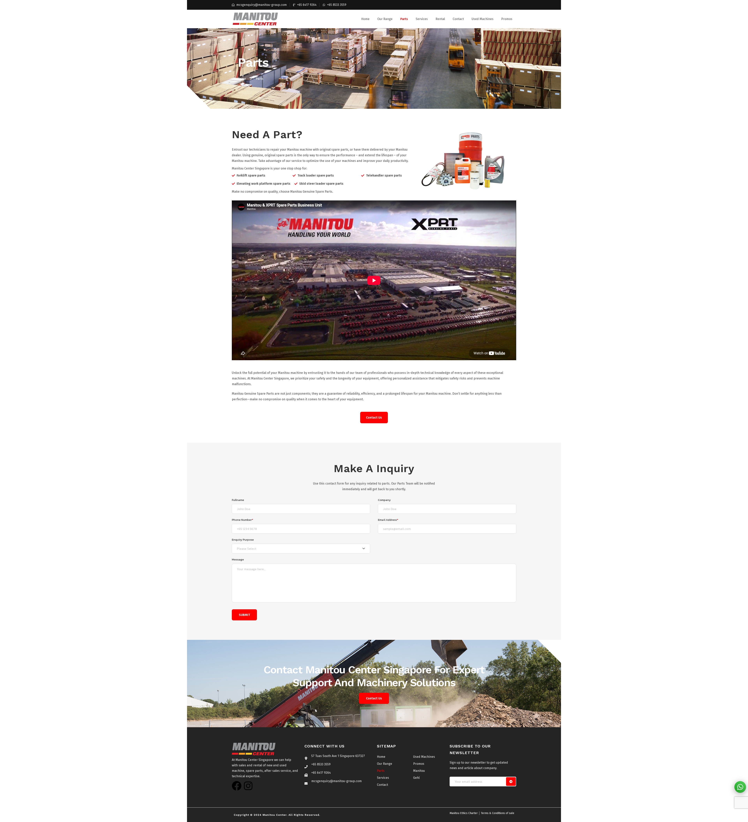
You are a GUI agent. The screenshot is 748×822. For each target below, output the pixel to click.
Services (422, 19)
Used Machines (482, 19)
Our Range (385, 19)
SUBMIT (244, 615)
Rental (440, 19)
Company (384, 500)
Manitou (419, 771)
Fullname (238, 500)
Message (238, 559)
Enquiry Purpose (243, 539)
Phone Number (242, 520)
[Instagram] (248, 786)
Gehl (416, 778)
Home (365, 19)
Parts (404, 19)
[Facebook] (237, 786)
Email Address (388, 520)
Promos (506, 19)
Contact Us (374, 698)
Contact (458, 19)
